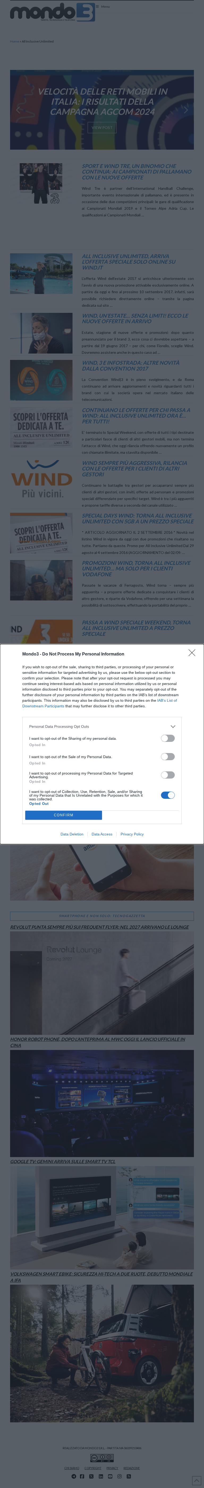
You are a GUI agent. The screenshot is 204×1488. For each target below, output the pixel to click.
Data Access (102, 834)
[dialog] (102, 744)
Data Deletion (72, 834)
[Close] (194, 654)
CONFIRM (64, 815)
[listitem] (102, 726)
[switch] (168, 738)
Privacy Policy (132, 834)
